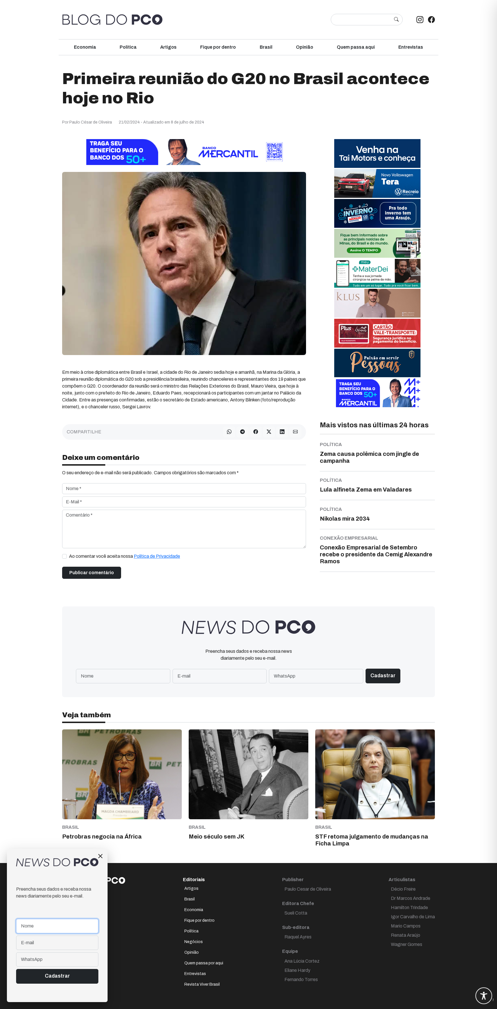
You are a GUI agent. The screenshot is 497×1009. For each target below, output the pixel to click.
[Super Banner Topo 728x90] (184, 151)
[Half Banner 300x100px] (377, 392)
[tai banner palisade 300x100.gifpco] (377, 153)
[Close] (100, 856)
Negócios (193, 942)
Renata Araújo (405, 935)
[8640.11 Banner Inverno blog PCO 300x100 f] (377, 213)
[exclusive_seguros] (377, 362)
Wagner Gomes (406, 944)
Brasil (266, 47)
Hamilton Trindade (409, 907)
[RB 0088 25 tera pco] (377, 183)
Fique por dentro (218, 47)
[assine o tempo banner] (377, 243)
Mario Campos (405, 925)
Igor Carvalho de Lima (413, 916)
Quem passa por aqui (203, 963)
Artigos (168, 47)
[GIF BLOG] (377, 333)
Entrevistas (410, 47)
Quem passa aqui (356, 47)
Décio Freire (403, 889)
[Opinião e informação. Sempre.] (112, 19)
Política (128, 47)
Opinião (304, 47)
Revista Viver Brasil (202, 984)
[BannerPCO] (377, 303)
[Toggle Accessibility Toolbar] (484, 996)
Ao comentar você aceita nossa (124, 556)
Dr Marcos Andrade (410, 898)
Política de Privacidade (157, 556)
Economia (85, 47)
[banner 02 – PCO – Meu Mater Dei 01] (377, 273)
